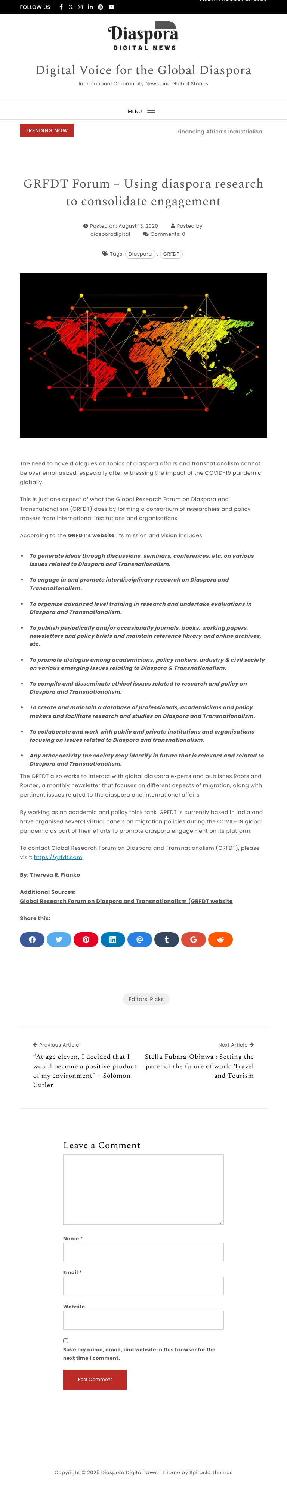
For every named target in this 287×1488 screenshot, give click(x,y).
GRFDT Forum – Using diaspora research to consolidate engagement (143, 193)
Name (73, 1238)
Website (74, 1306)
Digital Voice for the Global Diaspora (143, 71)
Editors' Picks (146, 999)
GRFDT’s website (91, 535)
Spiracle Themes (210, 1472)
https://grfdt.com (58, 857)
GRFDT (171, 253)
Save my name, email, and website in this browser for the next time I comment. (139, 1353)
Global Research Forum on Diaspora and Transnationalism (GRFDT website (126, 901)
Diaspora (140, 253)
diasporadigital (110, 234)
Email (72, 1272)
